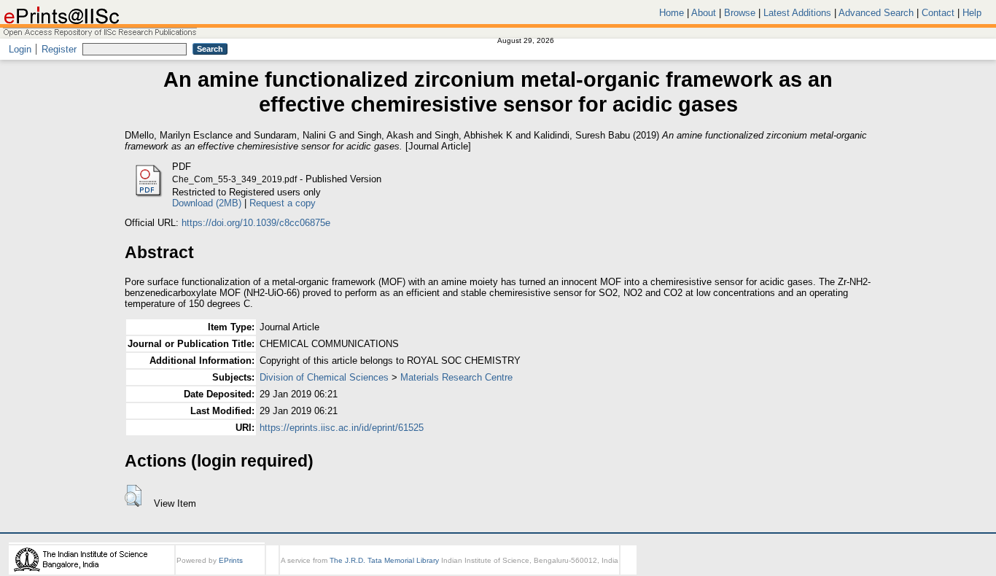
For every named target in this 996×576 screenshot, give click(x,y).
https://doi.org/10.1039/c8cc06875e (256, 222)
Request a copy (282, 203)
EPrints (231, 560)
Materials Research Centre (456, 377)
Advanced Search (876, 12)
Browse (739, 12)
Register (59, 49)
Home (671, 12)
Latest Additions (797, 12)
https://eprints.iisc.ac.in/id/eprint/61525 (342, 427)
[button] (133, 496)
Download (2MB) (206, 203)
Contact (938, 12)
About (703, 12)
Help (971, 12)
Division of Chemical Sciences (324, 377)
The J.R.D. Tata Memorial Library (384, 560)
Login (20, 49)
